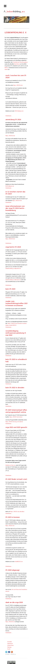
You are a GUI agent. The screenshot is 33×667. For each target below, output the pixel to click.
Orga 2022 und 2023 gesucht (16, 427)
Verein (6, 69)
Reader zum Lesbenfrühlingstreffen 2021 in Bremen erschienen (16, 303)
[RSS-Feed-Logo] (12, 652)
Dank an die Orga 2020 (14, 602)
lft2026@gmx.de (19, 111)
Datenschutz (10, 645)
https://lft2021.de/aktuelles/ (17, 511)
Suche (8, 649)
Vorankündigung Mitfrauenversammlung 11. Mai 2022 (16, 333)
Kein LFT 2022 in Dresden (15, 388)
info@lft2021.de (19, 561)
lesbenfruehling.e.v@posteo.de (13, 268)
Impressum (10, 643)
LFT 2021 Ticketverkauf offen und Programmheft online (16, 411)
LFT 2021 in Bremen (13, 517)
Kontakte (9, 641)
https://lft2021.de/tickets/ (16, 417)
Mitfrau (6, 67)
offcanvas (16, 6)
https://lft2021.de (10, 525)
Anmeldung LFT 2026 (13, 119)
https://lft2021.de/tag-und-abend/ (14, 421)
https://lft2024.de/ (17, 200)
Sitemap (9, 647)
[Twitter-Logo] (7, 652)
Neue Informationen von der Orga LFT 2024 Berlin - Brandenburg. (15, 208)
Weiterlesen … (9, 115)
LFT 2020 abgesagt (13, 570)
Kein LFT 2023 (10, 289)
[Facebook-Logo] (9, 652)
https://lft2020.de (10, 621)
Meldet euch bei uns (10, 465)
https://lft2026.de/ (18, 85)
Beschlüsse (17, 64)
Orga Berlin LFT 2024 (13, 247)
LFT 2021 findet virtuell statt (16, 479)
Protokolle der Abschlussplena (20, 62)
